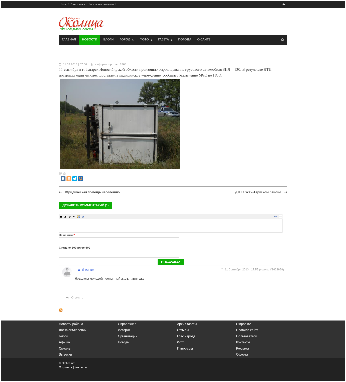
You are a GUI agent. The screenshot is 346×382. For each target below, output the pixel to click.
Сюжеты (65, 348)
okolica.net (68, 363)
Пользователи (246, 336)
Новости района (71, 324)
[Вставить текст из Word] (78, 216)
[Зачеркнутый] (74, 216)
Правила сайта (247, 330)
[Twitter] (74, 178)
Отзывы (183, 330)
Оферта (242, 354)
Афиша (64, 342)
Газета (163, 39)
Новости (89, 39)
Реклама (242, 348)
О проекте (243, 324)
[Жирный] (61, 216)
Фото (144, 39)
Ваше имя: (67, 235)
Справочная (127, 324)
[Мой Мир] (80, 178)
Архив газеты (187, 324)
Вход (63, 4)
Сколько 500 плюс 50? (75, 247)
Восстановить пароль (101, 4)
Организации (127, 336)
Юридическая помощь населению (92, 192)
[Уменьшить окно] (280, 217)
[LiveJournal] (86, 178)
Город (125, 39)
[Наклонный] (65, 216)
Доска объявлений (72, 330)
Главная (69, 39)
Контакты (243, 342)
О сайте (203, 39)
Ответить (76, 297)
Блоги (108, 39)
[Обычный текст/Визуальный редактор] (275, 216)
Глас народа (186, 336)
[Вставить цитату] (83, 216)
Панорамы (185, 348)
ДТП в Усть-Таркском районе (258, 192)
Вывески (65, 354)
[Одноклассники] (68, 178)
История (124, 330)
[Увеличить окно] (280, 215)
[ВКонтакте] (63, 178)
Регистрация (77, 4)
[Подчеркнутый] (70, 216)
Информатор (103, 64)
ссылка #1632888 (271, 269)
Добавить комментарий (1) (85, 205)
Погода (184, 39)
